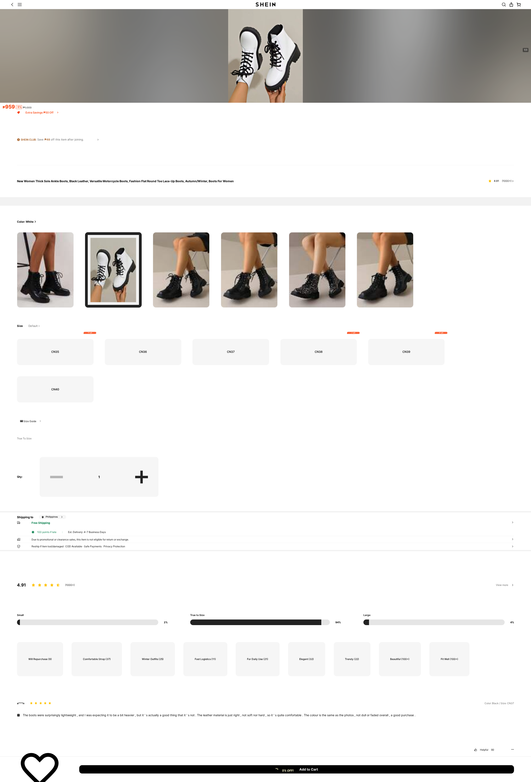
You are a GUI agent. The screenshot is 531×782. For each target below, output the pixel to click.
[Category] (19, 4)
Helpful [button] (484, 749)
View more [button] (502, 584)
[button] (12, 4)
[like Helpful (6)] (475, 749)
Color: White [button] (25, 221)
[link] (504, 4)
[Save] (39, 769)
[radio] (45, 270)
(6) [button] (492, 749)
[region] (265, 596)
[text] (265, 715)
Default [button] (33, 326)
